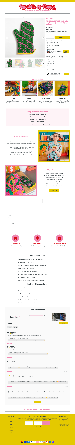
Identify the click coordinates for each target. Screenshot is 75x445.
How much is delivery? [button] (23, 287)
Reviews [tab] (10, 323)
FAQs (11, 432)
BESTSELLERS (11, 14)
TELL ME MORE (54, 190)
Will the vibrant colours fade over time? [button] (27, 271)
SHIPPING (11, 427)
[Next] (43, 38)
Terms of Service (40, 435)
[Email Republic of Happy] (40, 426)
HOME (11, 418)
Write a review (63, 323)
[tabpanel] (37, 365)
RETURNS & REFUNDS (11, 429)
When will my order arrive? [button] (24, 290)
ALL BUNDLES (19, 14)
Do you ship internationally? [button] (24, 296)
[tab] (11, 201)
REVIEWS (11, 422)
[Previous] (7, 38)
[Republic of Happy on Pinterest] (36, 426)
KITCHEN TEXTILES (35, 14)
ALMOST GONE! (57, 14)
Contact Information (55, 435)
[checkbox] (15, 327)
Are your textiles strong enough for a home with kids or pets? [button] (32, 274)
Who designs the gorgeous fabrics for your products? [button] (30, 259)
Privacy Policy (34, 435)
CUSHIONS (43, 14)
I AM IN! (66, 74)
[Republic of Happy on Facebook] (34, 426)
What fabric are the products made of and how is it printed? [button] (32, 265)
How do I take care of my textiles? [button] (26, 268)
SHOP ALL (26, 14)
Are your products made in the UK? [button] (26, 262)
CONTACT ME (11, 430)
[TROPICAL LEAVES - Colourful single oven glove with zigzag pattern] (25, 38)
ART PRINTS (50, 14)
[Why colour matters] (21, 180)
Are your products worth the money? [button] (26, 277)
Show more (37, 401)
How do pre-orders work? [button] (24, 293)
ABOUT (64, 14)
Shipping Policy (18, 435)
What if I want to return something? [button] (26, 302)
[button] (37, 314)
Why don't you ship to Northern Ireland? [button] (27, 299)
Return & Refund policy (26, 435)
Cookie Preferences (48, 435)
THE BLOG (11, 424)
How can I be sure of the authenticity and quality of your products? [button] (34, 280)
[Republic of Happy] (37, 8)
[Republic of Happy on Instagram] (38, 426)
